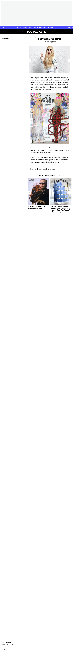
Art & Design (6, 643)
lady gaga (51, 169)
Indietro (6, 38)
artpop (34, 169)
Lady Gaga (34, 77)
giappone (42, 169)
